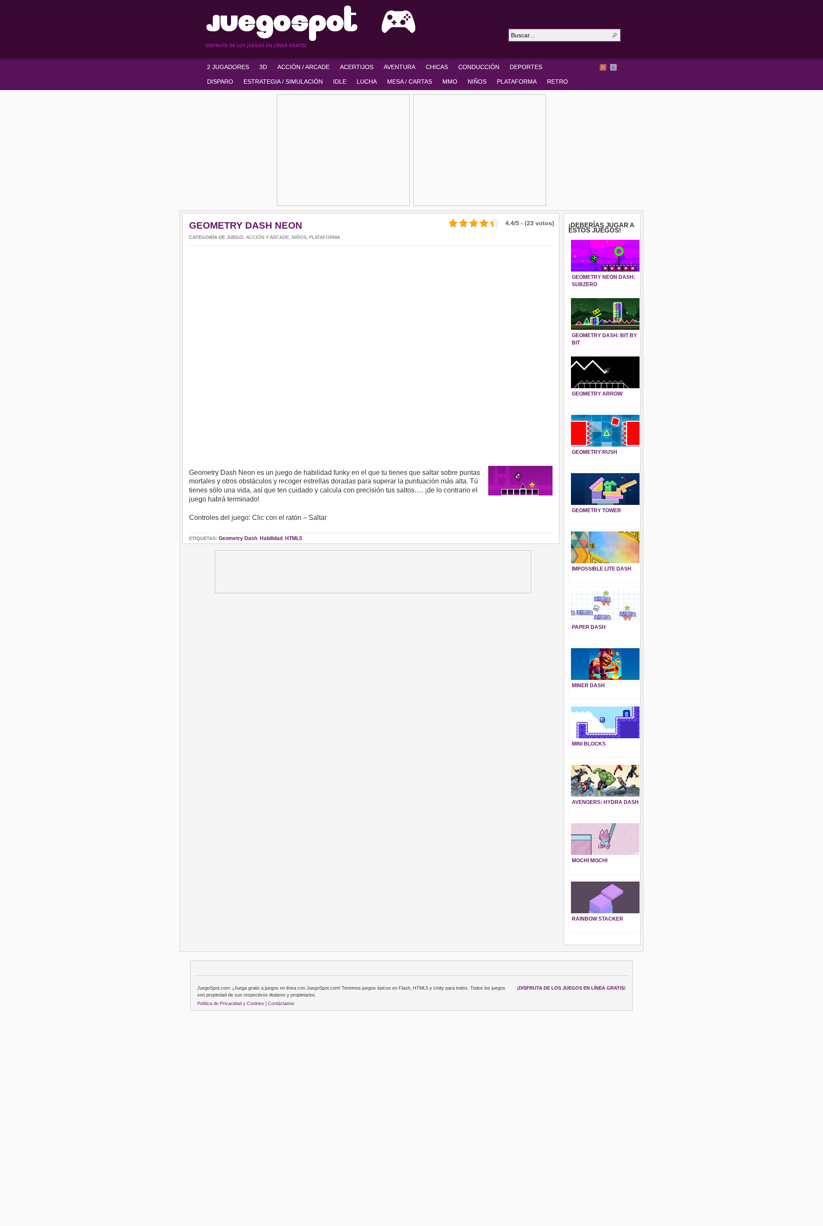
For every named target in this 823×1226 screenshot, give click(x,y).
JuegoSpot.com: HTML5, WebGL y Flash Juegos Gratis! (351, 23)
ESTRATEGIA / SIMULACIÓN (283, 81)
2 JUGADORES (228, 66)
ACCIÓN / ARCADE (303, 66)
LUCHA (367, 81)
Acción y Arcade (267, 237)
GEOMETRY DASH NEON (245, 225)
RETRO (557, 81)
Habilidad (271, 538)
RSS (603, 67)
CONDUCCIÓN (478, 66)
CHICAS (437, 66)
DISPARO (220, 81)
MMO (449, 81)
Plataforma (324, 237)
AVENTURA (399, 66)
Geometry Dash (238, 538)
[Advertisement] (343, 150)
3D (263, 66)
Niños (298, 237)
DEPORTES (526, 66)
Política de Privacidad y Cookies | (232, 1003)
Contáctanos (281, 1003)
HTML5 (293, 538)
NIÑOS (477, 81)
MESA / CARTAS (409, 81)
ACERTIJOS (356, 66)
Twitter (613, 67)
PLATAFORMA (517, 81)
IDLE (339, 81)
